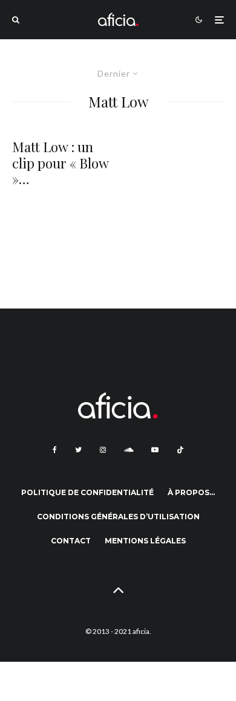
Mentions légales (145, 540)
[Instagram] (103, 450)
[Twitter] (78, 450)
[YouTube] (155, 450)
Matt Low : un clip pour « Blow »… (60, 163)
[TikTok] (180, 450)
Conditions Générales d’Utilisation (118, 516)
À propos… (191, 492)
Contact (71, 540)
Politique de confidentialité (87, 492)
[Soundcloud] (128, 450)
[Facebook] (55, 450)
